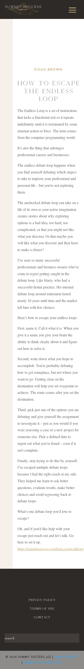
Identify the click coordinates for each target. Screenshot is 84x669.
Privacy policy (42, 600)
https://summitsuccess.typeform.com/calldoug (51, 548)
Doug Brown (48, 69)
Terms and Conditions (43, 662)
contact (42, 617)
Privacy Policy (66, 657)
